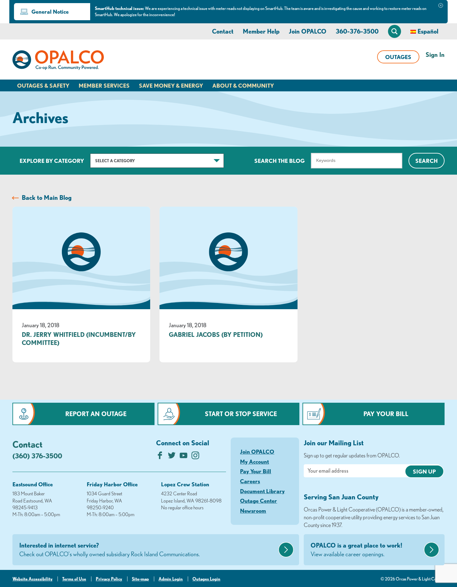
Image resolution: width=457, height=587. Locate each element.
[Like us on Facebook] (160, 457)
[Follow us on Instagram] (195, 457)
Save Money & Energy (171, 85)
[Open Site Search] (394, 31)
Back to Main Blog (47, 197)
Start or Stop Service (241, 413)
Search (426, 161)
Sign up (424, 471)
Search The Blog (279, 161)
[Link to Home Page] (58, 61)
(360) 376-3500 (37, 456)
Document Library (262, 491)
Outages (398, 57)
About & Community (243, 85)
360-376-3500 (357, 31)
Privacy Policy (109, 578)
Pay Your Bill (386, 413)
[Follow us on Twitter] (172, 457)
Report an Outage (96, 413)
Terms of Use (74, 578)
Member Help (261, 31)
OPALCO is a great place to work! (356, 549)
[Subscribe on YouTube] (183, 457)
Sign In (435, 54)
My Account (254, 461)
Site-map (140, 578)
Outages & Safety (43, 85)
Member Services (104, 85)
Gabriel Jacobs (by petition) (216, 334)
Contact (222, 31)
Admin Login (171, 578)
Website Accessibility (32, 578)
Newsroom (253, 510)
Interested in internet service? (109, 549)
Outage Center (258, 501)
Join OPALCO (307, 31)
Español (428, 31)
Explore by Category (52, 161)
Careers (250, 481)
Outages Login (206, 578)
